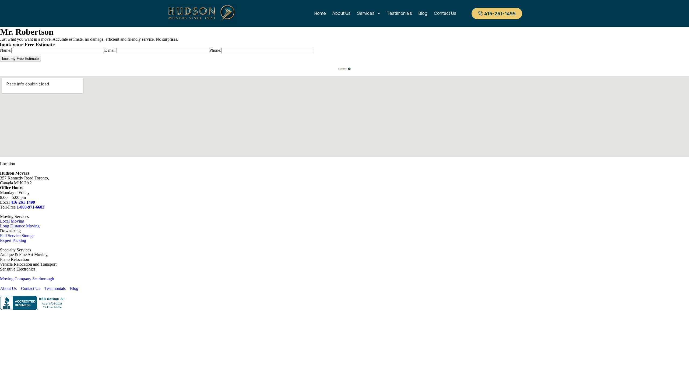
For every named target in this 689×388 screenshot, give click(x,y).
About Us (341, 13)
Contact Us (445, 13)
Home (320, 13)
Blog (423, 13)
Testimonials (399, 13)
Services (366, 13)
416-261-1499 (23, 202)
